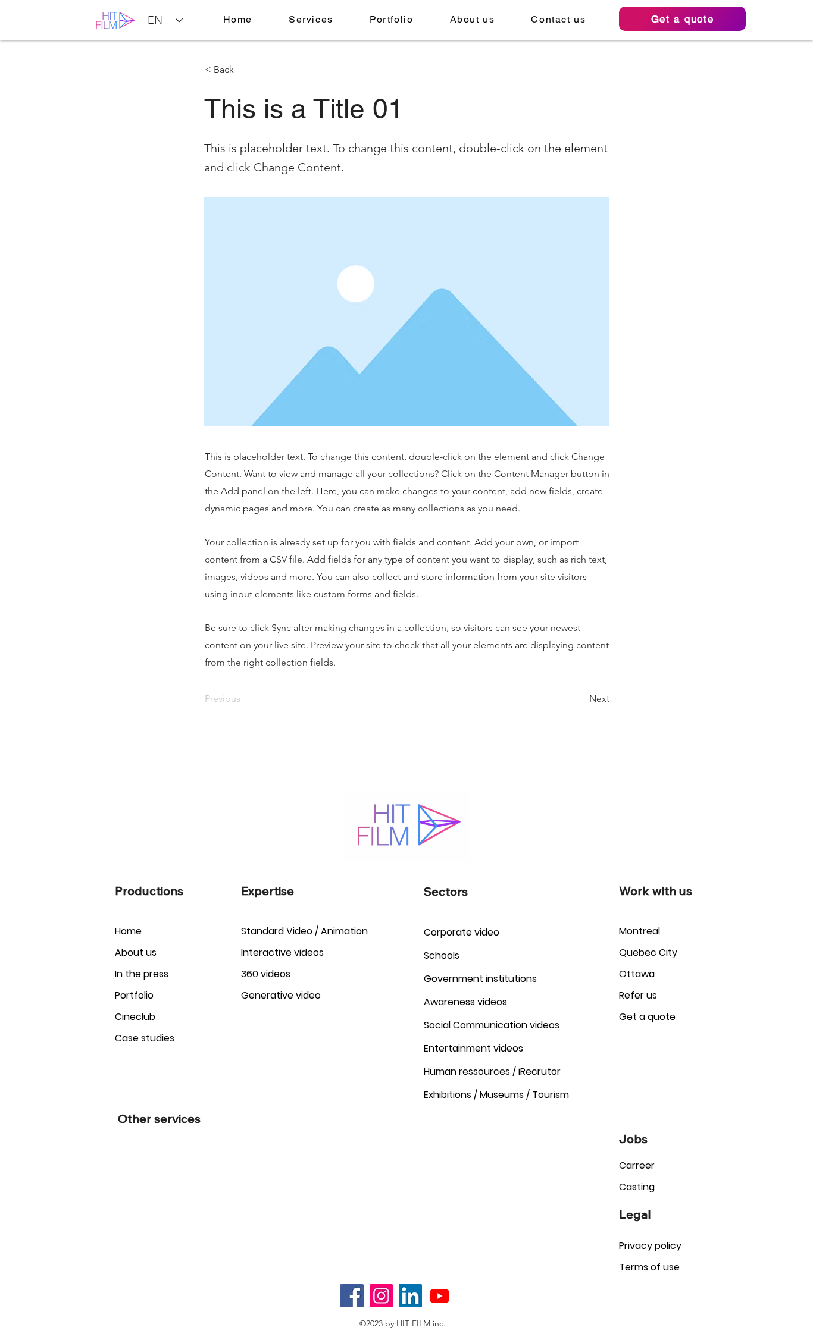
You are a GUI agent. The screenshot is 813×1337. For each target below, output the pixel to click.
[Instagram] (381, 1295)
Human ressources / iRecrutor (492, 1071)
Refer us (638, 995)
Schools (441, 955)
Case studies (144, 1038)
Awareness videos (465, 1002)
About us (136, 952)
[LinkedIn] (410, 1295)
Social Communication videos (491, 1025)
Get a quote (647, 1017)
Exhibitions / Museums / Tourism (496, 1094)
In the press (141, 974)
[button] (311, 19)
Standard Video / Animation (304, 931)
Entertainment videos (473, 1048)
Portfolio (134, 995)
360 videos (265, 974)
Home (128, 931)
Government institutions (480, 979)
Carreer (637, 1165)
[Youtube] (439, 1295)
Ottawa (637, 974)
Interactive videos (282, 952)
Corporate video (461, 932)
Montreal (639, 931)
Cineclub (135, 1017)
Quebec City (648, 952)
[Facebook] (352, 1295)
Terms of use (649, 1267)
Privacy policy (650, 1246)
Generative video (281, 995)
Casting (637, 1187)
